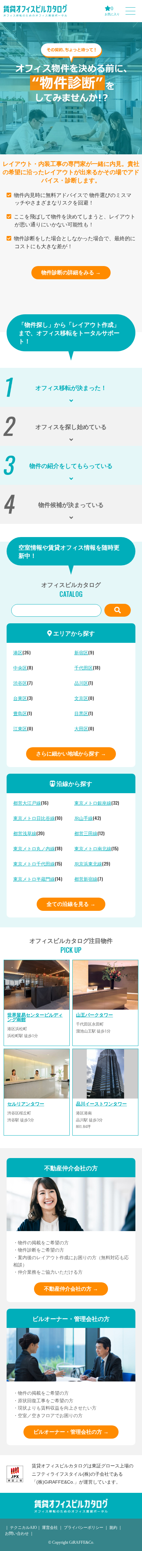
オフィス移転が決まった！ (71, 387)
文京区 (81, 698)
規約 (113, 1528)
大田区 (81, 728)
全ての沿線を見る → (71, 904)
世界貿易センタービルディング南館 (35, 1017)
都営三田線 (85, 833)
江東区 (20, 728)
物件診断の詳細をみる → (71, 272)
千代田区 (83, 668)
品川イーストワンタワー (101, 1104)
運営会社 (50, 1528)
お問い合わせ (17, 1533)
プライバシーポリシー (83, 1528)
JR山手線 (83, 818)
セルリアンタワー (25, 1104)
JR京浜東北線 (88, 864)
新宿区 (81, 652)
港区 (17, 652)
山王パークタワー (94, 1015)
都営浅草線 (24, 833)
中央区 (20, 668)
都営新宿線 (85, 879)
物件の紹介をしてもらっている (71, 465)
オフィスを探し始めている (71, 426)
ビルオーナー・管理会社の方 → (71, 1432)
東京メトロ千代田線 (34, 864)
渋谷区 (20, 683)
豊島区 (20, 713)
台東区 (20, 698)
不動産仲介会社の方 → (71, 1289)
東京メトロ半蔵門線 (34, 879)
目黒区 (81, 713)
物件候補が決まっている (71, 504)
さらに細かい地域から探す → (71, 753)
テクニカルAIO (23, 1528)
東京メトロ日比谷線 (34, 818)
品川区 (81, 683)
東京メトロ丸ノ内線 (34, 848)
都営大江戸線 (27, 803)
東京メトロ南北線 (92, 848)
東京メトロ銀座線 (92, 803)
